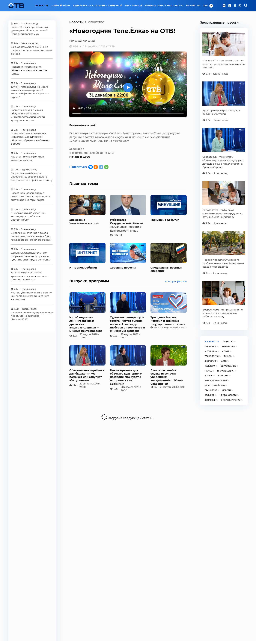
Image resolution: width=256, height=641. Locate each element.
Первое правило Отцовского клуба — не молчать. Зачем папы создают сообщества (223, 263)
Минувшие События (164, 220)
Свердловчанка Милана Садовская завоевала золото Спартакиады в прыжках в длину (31, 177)
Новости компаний (216, 380)
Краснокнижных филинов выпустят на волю (27, 158)
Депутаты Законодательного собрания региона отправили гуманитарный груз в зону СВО (30, 256)
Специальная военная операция (166, 269)
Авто (224, 361)
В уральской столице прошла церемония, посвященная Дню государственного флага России (31, 236)
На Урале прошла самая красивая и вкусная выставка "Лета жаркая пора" (29, 276)
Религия (209, 395)
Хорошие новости (123, 267)
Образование (228, 366)
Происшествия (225, 371)
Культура (210, 366)
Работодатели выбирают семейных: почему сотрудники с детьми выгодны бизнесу (222, 213)
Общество (227, 341)
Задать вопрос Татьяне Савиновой (97, 5)
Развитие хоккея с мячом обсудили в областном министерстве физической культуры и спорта (28, 115)
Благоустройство (215, 385)
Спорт (225, 351)
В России (223, 376)
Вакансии (193, 5)
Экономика (228, 346)
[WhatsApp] (240, 6)
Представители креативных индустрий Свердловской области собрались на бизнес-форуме (30, 138)
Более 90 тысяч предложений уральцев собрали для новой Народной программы (30, 30)
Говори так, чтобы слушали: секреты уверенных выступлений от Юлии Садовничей (166, 377)
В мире (209, 376)
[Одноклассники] (229, 6)
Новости (41, 5)
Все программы (176, 281)
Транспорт (211, 390)
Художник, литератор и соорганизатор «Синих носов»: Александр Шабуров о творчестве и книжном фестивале (127, 324)
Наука (208, 371)
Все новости (212, 341)
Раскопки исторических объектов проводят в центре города (29, 70)
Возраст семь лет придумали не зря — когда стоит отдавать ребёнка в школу (222, 313)
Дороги (226, 390)
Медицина (211, 351)
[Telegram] (101, 167)
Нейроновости (228, 395)
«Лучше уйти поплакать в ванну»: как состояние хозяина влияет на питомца (31, 296)
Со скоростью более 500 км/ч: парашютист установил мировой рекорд (31, 50)
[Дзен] (235, 6)
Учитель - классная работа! (164, 5)
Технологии (212, 356)
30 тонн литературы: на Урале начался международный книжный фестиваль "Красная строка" (30, 92)
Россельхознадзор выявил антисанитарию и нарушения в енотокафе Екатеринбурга (31, 196)
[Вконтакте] (224, 6)
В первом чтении (230, 400)
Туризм (228, 356)
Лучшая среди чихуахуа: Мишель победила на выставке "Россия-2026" (32, 316)
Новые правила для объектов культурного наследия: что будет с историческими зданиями (126, 377)
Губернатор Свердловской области (126, 221)
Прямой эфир (60, 5)
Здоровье (210, 400)
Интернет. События (83, 267)
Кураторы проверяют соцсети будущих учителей (221, 112)
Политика (210, 346)
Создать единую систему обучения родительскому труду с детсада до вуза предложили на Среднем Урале (223, 162)
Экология (210, 361)
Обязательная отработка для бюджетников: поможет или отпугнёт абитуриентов (86, 375)
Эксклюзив (77, 220)
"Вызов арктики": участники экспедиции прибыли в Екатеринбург (28, 216)
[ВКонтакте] (90, 167)
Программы (133, 5)
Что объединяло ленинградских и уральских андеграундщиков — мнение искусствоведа (85, 324)
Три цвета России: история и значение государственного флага (167, 321)
